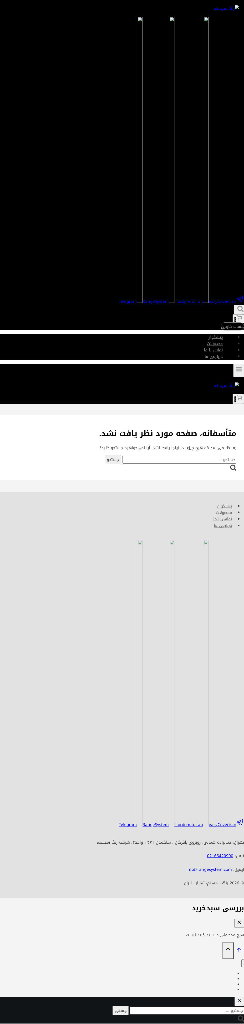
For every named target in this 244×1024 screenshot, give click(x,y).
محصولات (215, 343)
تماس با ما (213, 350)
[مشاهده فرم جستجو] (239, 309)
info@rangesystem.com (209, 869)
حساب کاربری (232, 326)
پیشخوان (215, 337)
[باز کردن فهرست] (238, 370)
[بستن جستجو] (239, 1001)
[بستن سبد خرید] (239, 923)
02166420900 (220, 856)
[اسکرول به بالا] (239, 950)
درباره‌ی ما (214, 356)
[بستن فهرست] (242, 963)
